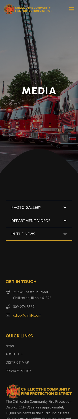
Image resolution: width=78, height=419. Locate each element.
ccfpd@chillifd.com (27, 315)
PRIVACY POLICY (18, 371)
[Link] (28, 9)
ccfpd (10, 346)
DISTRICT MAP (17, 362)
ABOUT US (14, 354)
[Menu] (71, 9)
